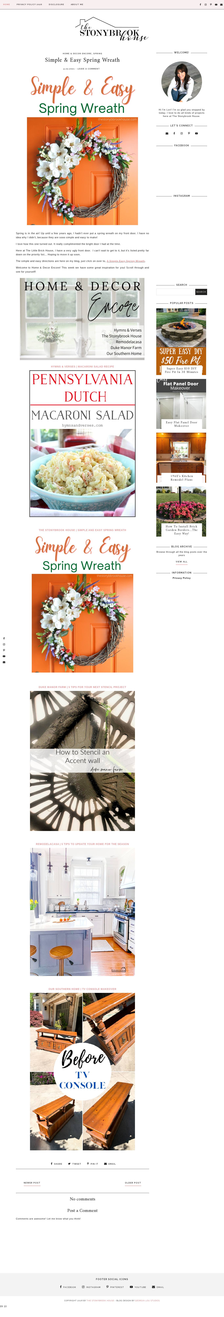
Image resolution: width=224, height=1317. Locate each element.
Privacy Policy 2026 (29, 4)
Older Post (133, 1183)
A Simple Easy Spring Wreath (126, 261)
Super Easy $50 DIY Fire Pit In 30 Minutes (181, 370)
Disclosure (56, 4)
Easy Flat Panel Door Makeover (181, 424)
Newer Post (32, 1183)
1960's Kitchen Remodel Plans (182, 478)
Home (6, 4)
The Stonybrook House (100, 1300)
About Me (77, 4)
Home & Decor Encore (77, 54)
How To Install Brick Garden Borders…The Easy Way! (182, 530)
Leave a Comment (89, 69)
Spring (97, 54)
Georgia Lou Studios (147, 1300)
